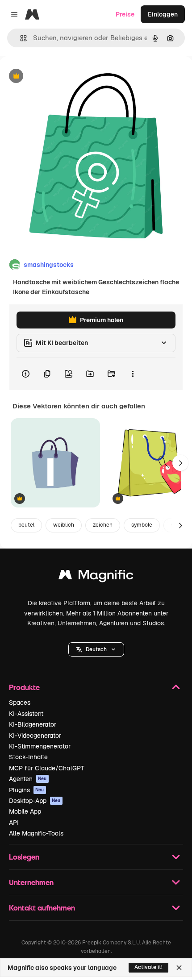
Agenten (28, 779)
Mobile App (25, 811)
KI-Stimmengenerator (40, 746)
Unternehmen (31, 882)
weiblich (63, 524)
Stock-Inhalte (28, 757)
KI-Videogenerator (35, 736)
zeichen (103, 524)
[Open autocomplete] (20, 38)
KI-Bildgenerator (32, 724)
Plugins (26, 790)
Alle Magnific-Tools (36, 833)
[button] (96, 649)
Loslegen (24, 856)
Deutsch (96, 649)
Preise (125, 14)
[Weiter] (180, 462)
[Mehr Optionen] (133, 374)
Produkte (24, 687)
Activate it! (148, 967)
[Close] (179, 967)
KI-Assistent (26, 714)
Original (57, 76)
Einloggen (163, 14)
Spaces (19, 702)
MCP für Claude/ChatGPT (46, 768)
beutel (26, 524)
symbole (141, 524)
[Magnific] (96, 577)
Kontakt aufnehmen (42, 907)
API (14, 823)
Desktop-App (35, 801)
